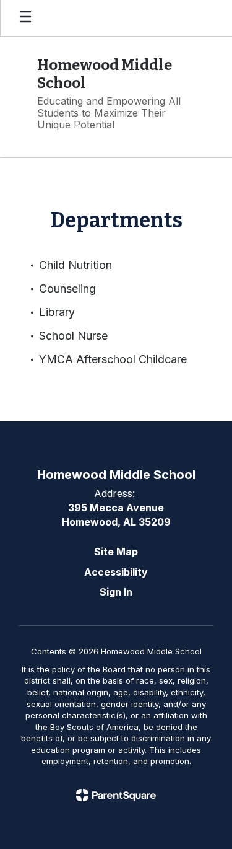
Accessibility (116, 572)
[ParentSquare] (116, 795)
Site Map (116, 551)
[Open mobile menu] (25, 18)
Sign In (116, 592)
